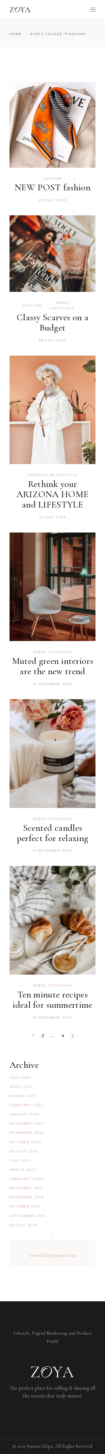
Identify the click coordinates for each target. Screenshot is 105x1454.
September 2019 (27, 1216)
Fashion (52, 179)
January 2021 (25, 1114)
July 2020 (20, 1160)
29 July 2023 (52, 200)
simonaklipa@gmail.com (52, 1255)
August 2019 (23, 1225)
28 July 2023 (52, 340)
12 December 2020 (52, 684)
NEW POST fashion (52, 187)
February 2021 (26, 1105)
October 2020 (25, 1142)
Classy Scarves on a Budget (52, 322)
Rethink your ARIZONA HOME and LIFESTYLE (53, 494)
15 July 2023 (52, 517)
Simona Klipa (39, 1446)
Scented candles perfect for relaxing (52, 833)
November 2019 (27, 1197)
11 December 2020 (52, 850)
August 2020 (24, 1151)
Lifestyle (67, 475)
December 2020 (27, 1123)
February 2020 (26, 1179)
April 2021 (21, 1087)
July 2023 (20, 1078)
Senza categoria (62, 305)
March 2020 (23, 1170)
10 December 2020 (52, 1017)
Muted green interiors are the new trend (52, 666)
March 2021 (23, 1096)
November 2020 (27, 1133)
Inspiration (41, 475)
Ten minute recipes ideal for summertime (52, 999)
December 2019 (26, 1188)
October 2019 (25, 1206)
